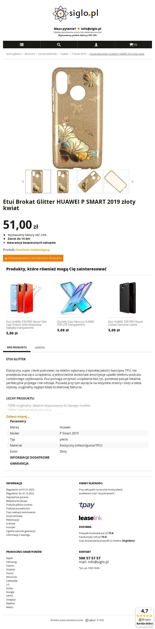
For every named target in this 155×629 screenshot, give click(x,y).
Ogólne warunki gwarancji (20, 531)
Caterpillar (12, 580)
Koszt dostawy (14, 516)
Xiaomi (10, 565)
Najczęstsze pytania (17, 497)
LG (7, 584)
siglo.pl (90, 620)
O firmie (10, 523)
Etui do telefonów (48, 53)
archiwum (9, 627)
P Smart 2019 (79, 53)
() (135, 44)
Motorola (11, 577)
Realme (10, 603)
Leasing (40, 347)
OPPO (9, 595)
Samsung (11, 562)
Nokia (9, 588)
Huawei (64, 53)
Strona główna (13, 53)
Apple (9, 558)
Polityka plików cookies (19, 504)
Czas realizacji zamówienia (20, 512)
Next (132, 118)
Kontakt (10, 527)
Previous (23, 118)
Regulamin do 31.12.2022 (20, 493)
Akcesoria (30, 53)
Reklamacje (12, 519)
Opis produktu (17, 347)
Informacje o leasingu (18, 535)
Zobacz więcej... (18, 414)
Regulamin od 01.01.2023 (20, 489)
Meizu (9, 607)
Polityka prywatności (18, 508)
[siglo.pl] (78, 14)
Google (10, 592)
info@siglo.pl (91, 28)
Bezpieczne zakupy (16, 501)
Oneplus (11, 599)
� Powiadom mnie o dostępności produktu (33, 258)
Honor (10, 573)
